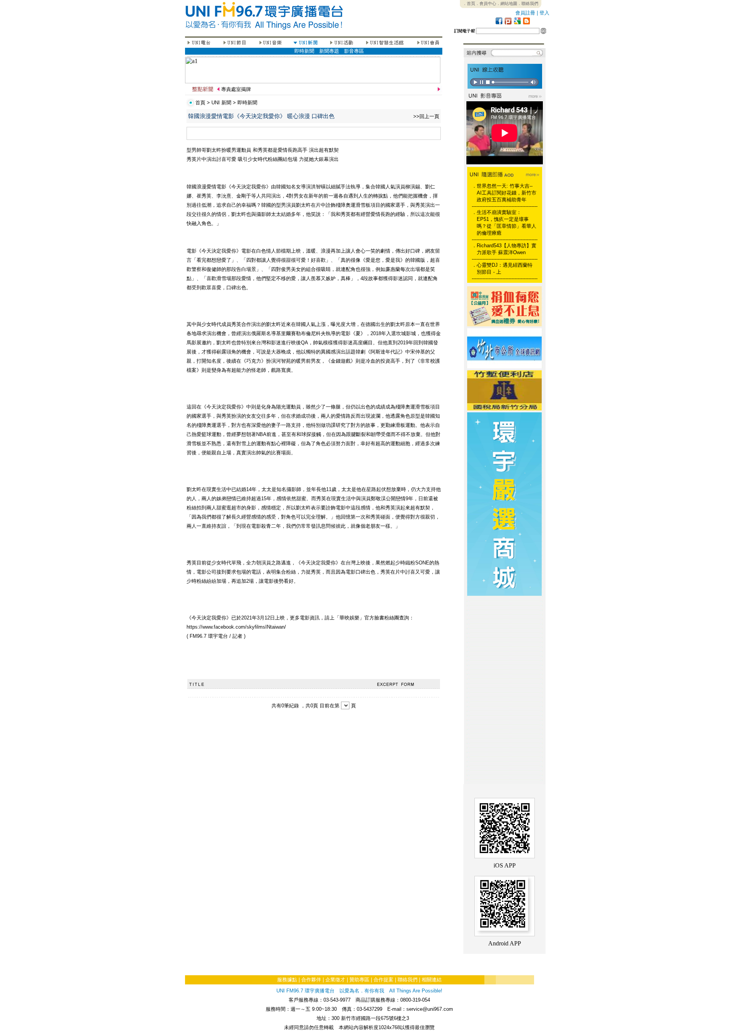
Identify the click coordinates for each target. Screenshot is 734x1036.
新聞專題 (329, 51)
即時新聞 (304, 51)
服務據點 (287, 979)
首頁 (200, 102)
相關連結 (432, 979)
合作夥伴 (311, 979)
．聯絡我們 (527, 3)
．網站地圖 (506, 3)
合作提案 (383, 979)
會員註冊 (525, 13)
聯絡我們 (407, 979)
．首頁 (469, 3)
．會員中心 (485, 3)
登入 (544, 13)
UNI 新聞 (221, 102)
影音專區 (354, 51)
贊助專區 (359, 979)
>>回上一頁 (426, 116)
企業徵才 (335, 979)
